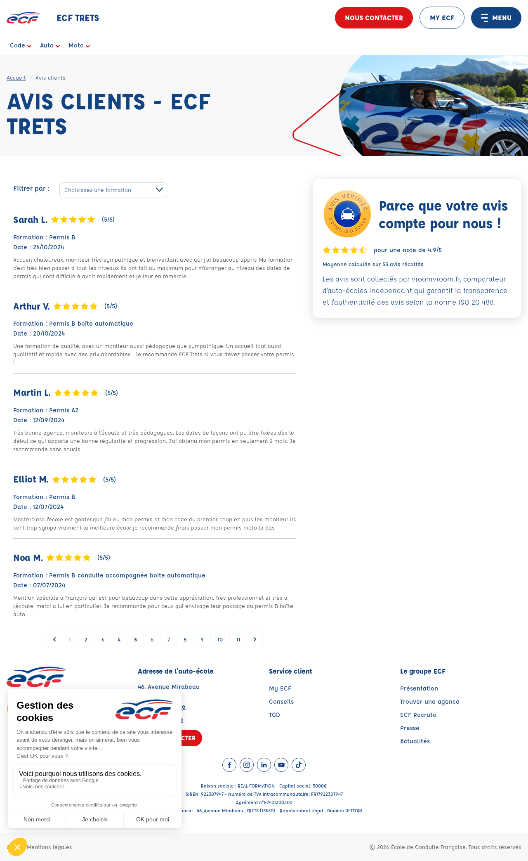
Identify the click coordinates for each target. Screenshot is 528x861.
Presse (410, 728)
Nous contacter (374, 17)
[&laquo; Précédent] (54, 639)
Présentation (419, 688)
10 (220, 639)
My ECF (280, 688)
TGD (274, 715)
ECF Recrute (418, 715)
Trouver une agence (430, 701)
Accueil (16, 77)
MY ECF (442, 17)
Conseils (281, 701)
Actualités (415, 741)
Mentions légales (49, 846)
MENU (502, 17)
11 (238, 639)
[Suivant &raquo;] (255, 639)
